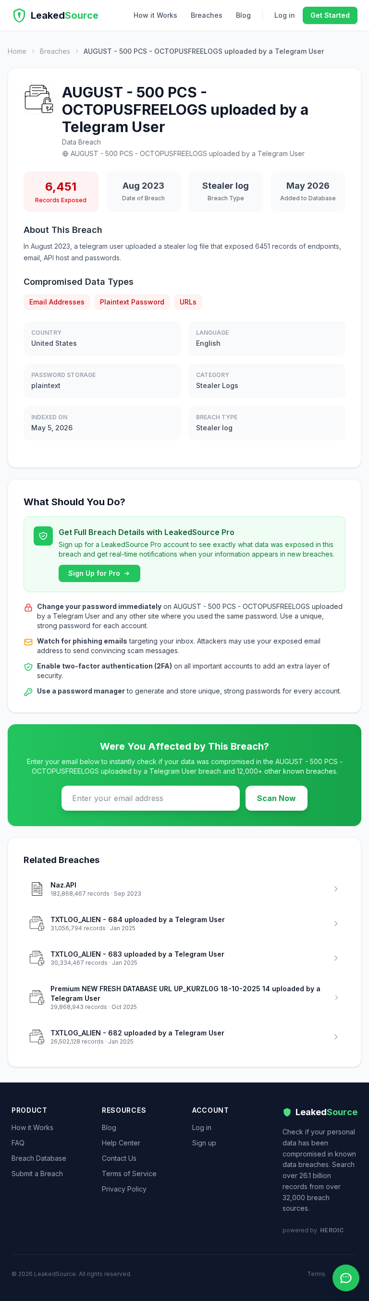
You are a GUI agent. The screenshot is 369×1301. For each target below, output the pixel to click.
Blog (243, 15)
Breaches (206, 15)
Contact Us (119, 1158)
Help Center (121, 1143)
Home (17, 51)
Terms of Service (129, 1173)
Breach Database (39, 1158)
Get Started (330, 15)
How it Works (155, 15)
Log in (284, 15)
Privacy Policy (124, 1189)
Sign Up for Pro (94, 573)
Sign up (204, 1143)
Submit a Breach (37, 1173)
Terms (316, 1273)
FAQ (18, 1143)
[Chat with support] (345, 1278)
